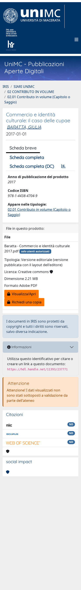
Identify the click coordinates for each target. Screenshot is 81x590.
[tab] (63, 166)
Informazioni (21, 347)
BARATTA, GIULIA (24, 127)
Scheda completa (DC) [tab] (32, 166)
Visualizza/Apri (23, 294)
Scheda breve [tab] (23, 148)
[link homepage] (34, 16)
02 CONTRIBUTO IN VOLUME (30, 91)
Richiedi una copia (25, 302)
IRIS (6, 86)
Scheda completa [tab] (27, 157)
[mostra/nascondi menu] (76, 39)
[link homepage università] (12, 39)
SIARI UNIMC (24, 86)
